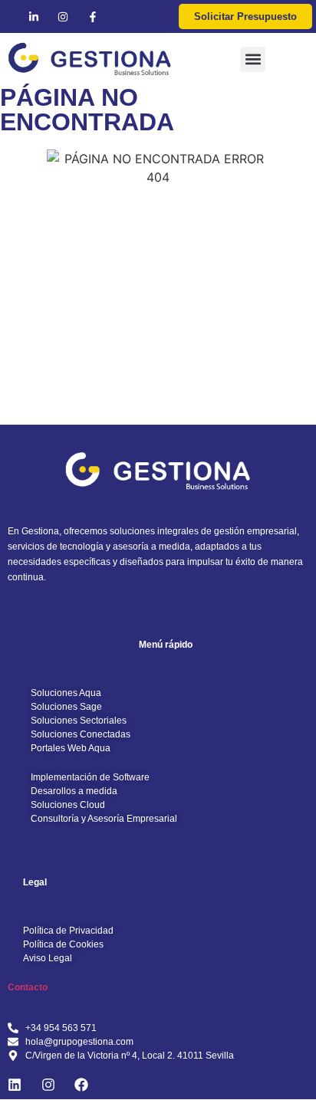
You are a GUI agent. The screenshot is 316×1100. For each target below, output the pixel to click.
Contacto (28, 987)
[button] (252, 59)
